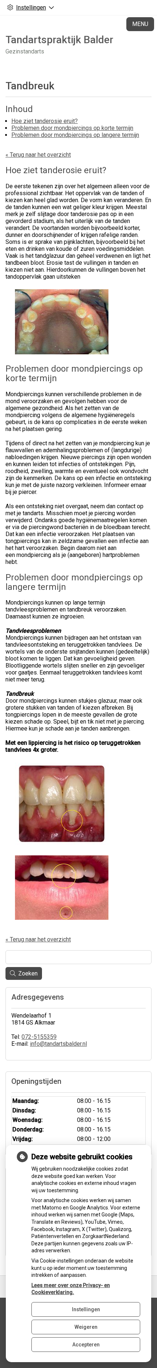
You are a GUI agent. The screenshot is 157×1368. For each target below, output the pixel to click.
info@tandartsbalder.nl (58, 1043)
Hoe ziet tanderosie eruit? (44, 121)
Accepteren (86, 1344)
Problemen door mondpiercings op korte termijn (72, 127)
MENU (140, 24)
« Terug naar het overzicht (38, 154)
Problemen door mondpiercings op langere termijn (75, 134)
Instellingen (86, 1309)
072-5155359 (39, 1036)
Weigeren (85, 1327)
